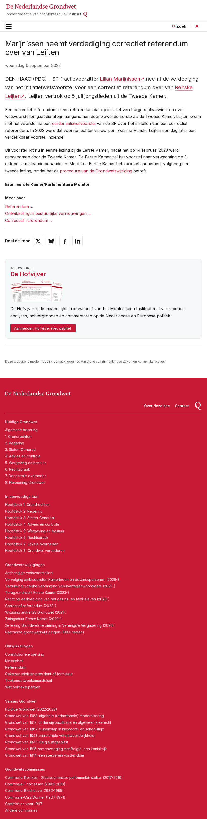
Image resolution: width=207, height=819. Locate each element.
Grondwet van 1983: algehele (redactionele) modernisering (54, 716)
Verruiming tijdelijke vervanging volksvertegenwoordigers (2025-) (60, 586)
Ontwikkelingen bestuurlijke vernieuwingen (46, 213)
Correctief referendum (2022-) (30, 606)
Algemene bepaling (21, 430)
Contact (182, 406)
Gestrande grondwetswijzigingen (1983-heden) (44, 632)
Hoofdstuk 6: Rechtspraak (26, 537)
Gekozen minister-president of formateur (39, 674)
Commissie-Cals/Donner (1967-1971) (35, 797)
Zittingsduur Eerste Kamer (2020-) (33, 619)
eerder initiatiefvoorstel (74, 123)
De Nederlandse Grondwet (41, 7)
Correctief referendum (26, 220)
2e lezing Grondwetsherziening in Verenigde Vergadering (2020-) (60, 625)
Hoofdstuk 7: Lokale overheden (31, 544)
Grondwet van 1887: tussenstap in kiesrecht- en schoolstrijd (54, 729)
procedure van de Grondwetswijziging (96, 170)
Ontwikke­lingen (19, 646)
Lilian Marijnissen (120, 79)
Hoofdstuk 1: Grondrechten (27, 504)
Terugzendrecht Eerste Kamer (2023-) (37, 592)
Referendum (17, 206)
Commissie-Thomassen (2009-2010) (35, 784)
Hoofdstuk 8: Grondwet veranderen (35, 550)
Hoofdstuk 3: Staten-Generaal (30, 518)
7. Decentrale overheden (26, 476)
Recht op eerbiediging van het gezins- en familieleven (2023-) (57, 599)
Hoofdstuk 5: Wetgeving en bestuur (34, 531)
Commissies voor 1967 (23, 804)
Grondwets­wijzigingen (25, 565)
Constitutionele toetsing (24, 654)
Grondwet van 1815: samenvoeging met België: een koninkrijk (56, 748)
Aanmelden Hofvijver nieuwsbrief (42, 328)
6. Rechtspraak (17, 469)
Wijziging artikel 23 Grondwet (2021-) (36, 612)
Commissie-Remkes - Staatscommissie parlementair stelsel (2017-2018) (64, 777)
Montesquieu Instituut (63, 14)
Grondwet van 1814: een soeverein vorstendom (44, 755)
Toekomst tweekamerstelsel (28, 680)
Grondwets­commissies (25, 769)
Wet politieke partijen (22, 687)
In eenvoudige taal (21, 496)
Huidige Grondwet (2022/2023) (31, 709)
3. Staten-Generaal (20, 449)
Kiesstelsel (14, 661)
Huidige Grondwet (21, 422)
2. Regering (14, 443)
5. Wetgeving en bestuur (25, 463)
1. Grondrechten (18, 436)
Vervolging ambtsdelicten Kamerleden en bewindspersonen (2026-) (62, 579)
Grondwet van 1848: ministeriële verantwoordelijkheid (49, 735)
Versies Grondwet (21, 701)
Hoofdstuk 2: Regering (24, 511)
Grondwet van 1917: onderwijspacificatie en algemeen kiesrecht (58, 722)
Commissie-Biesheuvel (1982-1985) (34, 790)
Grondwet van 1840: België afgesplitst (36, 742)
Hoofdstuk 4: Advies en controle (32, 524)
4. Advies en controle (23, 456)
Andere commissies (21, 810)
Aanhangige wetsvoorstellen (29, 573)
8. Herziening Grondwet (25, 482)
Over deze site (157, 406)
